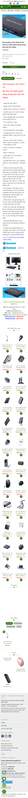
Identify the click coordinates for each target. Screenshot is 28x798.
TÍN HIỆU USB (11, 626)
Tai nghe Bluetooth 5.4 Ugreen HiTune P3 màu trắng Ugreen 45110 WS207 (21, 450)
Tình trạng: (5, 62)
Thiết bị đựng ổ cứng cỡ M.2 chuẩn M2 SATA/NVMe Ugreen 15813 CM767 (7, 512)
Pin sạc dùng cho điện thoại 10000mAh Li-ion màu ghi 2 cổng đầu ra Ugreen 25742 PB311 (7, 429)
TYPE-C (19, 626)
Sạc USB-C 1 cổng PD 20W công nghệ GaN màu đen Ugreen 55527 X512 (7, 450)
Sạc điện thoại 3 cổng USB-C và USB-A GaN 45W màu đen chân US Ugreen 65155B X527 (21, 574)
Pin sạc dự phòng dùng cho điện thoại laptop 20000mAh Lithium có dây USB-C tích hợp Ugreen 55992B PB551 (21, 429)
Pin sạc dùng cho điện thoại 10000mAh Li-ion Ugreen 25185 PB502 (21, 408)
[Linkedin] (9, 74)
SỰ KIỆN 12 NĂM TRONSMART (7, 659)
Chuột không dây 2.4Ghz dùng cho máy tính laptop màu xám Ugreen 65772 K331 (7, 387)
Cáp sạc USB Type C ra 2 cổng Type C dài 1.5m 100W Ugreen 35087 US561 (21, 512)
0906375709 (10, 1)
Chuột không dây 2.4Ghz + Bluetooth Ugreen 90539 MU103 (7, 491)
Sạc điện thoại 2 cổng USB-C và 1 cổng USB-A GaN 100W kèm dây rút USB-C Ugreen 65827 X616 (7, 574)
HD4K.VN (6, 237)
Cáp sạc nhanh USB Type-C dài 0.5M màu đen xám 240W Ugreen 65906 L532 (21, 387)
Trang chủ (3, 10)
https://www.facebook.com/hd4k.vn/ (17, 315)
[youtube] (14, 3)
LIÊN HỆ (3, 722)
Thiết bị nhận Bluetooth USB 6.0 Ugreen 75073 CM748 (7, 533)
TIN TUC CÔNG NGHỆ (6, 728)
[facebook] (10, 3)
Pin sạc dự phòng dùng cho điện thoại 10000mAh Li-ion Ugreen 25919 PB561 (7, 408)
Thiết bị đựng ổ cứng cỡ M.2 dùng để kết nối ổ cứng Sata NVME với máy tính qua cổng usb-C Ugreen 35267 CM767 (7, 366)
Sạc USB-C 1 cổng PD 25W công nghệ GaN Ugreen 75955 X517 (21, 491)
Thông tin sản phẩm (8, 78)
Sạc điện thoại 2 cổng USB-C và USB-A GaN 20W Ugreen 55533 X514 (21, 470)
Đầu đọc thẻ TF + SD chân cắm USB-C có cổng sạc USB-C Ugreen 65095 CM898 (7, 554)
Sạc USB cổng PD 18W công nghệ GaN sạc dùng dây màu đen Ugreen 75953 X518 (21, 366)
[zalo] (17, 3)
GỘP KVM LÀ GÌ (7, 686)
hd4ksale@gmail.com (20, 1)
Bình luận (19, 78)
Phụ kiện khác (18, 623)
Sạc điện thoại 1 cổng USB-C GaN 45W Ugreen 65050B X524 (21, 554)
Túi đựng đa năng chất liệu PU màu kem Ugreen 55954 (21, 533)
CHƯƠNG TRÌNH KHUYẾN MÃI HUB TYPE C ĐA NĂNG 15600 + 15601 (20, 670)
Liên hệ (14, 66)
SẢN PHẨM (10, 10)
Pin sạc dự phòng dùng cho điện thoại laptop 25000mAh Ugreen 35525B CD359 (7, 470)
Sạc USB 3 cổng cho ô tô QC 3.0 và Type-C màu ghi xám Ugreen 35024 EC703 (21, 346)
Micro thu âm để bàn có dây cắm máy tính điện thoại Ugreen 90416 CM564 (7, 346)
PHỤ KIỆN (17, 10)
